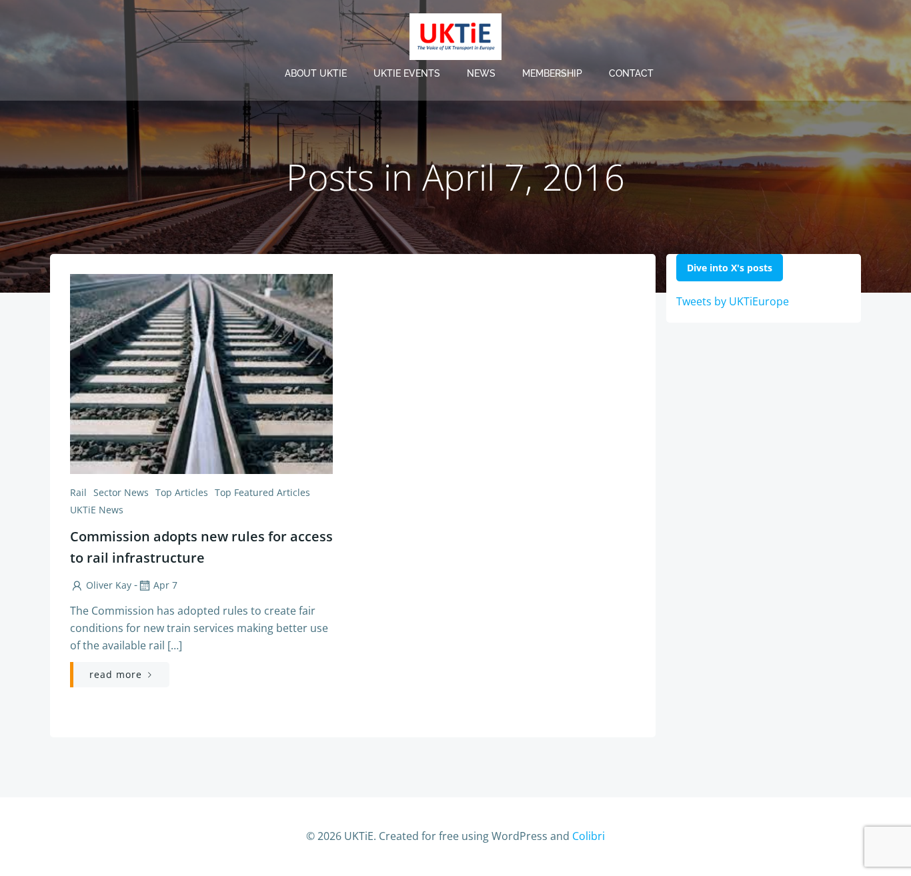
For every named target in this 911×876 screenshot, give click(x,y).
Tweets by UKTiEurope (732, 301)
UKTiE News (96, 509)
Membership (552, 73)
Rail (78, 492)
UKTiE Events (406, 73)
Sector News (121, 492)
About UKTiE (316, 73)
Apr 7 (165, 585)
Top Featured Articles (262, 492)
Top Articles (181, 492)
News (481, 73)
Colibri (588, 836)
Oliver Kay (108, 585)
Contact (631, 73)
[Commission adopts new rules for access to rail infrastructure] (201, 372)
